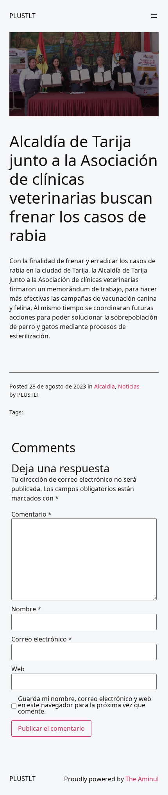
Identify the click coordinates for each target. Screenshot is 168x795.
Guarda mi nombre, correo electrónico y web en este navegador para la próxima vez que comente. (84, 705)
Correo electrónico (41, 639)
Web (18, 669)
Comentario (31, 514)
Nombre (26, 609)
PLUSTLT (22, 15)
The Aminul (142, 779)
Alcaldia (104, 386)
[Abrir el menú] (154, 16)
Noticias (128, 386)
